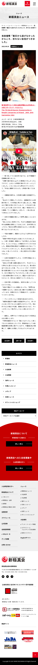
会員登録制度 (6, 529)
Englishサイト (26, 538)
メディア (8, 391)
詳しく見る (19, 444)
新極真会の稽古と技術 (9, 507)
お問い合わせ (6, 545)
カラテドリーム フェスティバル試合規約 (28, 528)
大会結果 (8, 369)
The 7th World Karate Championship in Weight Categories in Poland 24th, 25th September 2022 (17, 112)
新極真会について (8, 492)
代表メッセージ (10, 386)
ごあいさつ (6, 497)
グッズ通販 (5, 539)
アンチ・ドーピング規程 (29, 524)
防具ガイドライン (27, 533)
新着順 (7, 358)
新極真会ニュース (27, 25)
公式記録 (5, 524)
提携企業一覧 (6, 534)
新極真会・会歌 (7, 500)
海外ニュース (9, 380)
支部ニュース (9, 397)
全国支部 (5, 512)
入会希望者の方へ (8, 486)
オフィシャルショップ (12, 402)
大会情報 (8, 375)
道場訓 (4, 503)
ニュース (10, 25)
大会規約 (24, 520)
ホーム (3, 25)
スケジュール (6, 518)
